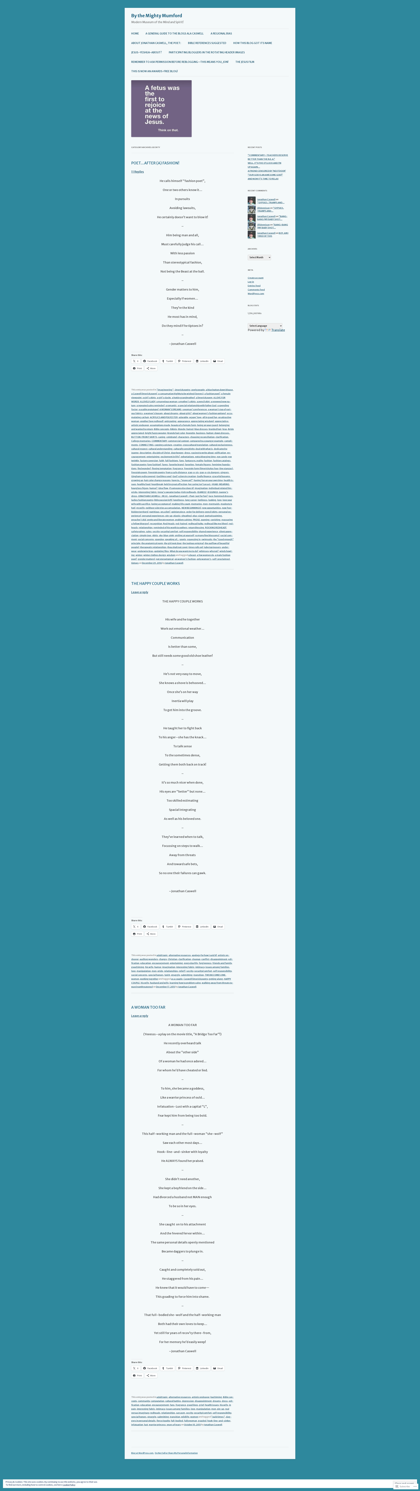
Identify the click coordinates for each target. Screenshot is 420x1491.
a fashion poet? (212, 393)
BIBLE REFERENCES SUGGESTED (207, 43)
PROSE (196, 519)
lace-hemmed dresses (221, 496)
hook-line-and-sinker (218, 1420)
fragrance (178, 468)
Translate (278, 330)
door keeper (177, 452)
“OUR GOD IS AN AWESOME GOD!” (265, 174)
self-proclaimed (221, 559)
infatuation (137, 1424)
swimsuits (206, 539)
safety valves (138, 531)
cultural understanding (160, 448)
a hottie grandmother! (183, 397)
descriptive (145, 452)
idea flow (163, 488)
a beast (192, 555)
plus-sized (198, 515)
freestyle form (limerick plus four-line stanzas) (208, 468)
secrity (156, 531)
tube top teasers (212, 547)
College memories (141, 441)
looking (212, 500)
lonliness (202, 500)
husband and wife (159, 982)
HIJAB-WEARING (220, 484)
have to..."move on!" (182, 480)
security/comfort (169, 531)
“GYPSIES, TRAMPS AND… (270, 202)
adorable (183, 417)
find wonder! (144, 468)
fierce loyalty (163, 1420)
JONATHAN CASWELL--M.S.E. (153, 496)
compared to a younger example (206, 441)
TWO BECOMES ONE (215, 975)
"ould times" (218, 1416)
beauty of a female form (183, 425)
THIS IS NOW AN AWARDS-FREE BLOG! (154, 71)
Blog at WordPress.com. (142, 1453)
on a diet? (165, 511)
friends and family (222, 963)
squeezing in (193, 539)
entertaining (153, 456)
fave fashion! (154, 464)
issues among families (217, 967)
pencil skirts (211, 511)
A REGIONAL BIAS (221, 33)
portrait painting (213, 515)
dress (187, 452)
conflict (205, 959)
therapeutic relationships (153, 547)
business (200, 433)
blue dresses (201, 429)
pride (160, 971)
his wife (149, 967)
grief (201, 1405)
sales (149, 531)
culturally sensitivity (184, 448)
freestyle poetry (156, 472)
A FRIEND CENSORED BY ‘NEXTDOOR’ (267, 170)
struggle (175, 975)
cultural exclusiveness (220, 444)
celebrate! (171, 437)
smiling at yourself (184, 535)
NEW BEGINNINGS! (191, 507)
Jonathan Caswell (174, 563)
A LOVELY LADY (147, 401)
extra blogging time (205, 456)
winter (139, 555)
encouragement (160, 963)
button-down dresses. (218, 433)
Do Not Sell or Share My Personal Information (176, 1453)
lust (146, 1424)
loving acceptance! (161, 504)
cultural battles (173, 1401)
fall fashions (171, 460)
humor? (153, 488)
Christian (172, 959)
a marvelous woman (166, 401)
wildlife (185, 1416)
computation (157, 1401)
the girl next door (173, 543)
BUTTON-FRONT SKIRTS (144, 437)
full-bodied (177, 1420)
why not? (214, 551)
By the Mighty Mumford (156, 15)
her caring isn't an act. (199, 484)
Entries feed (254, 285)
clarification (222, 437)
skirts (155, 535)
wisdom (171, 555)
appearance (184, 421)
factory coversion (149, 460)
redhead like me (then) (216, 523)
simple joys (145, 535)
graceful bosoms (221, 476)
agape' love (195, 417)
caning (161, 437)
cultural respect (139, 448)
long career (191, 500)
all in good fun (209, 417)
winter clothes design (154, 555)
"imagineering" (165, 389)
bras (224, 429)
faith (161, 460)
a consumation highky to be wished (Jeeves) (180, 393)
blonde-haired (185, 429)
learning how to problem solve (185, 982)
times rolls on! (196, 547)
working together (149, 978)
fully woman (190, 1420)
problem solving (183, 519)
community (144, 1401)
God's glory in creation (184, 476)
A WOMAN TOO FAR (148, 1007)
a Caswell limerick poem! (144, 393)
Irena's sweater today (169, 492)
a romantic (171, 405)
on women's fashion (185, 559)
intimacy (199, 967)
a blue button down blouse (219, 389)
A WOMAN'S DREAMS (170, 409)
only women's (204, 559)
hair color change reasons (157, 480)
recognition (156, 523)
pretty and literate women (160, 519)
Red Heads (169, 523)
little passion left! (163, 500)
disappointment (218, 959)
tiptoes (135, 563)
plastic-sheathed (182, 515)
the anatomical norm (152, 543)
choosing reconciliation (202, 437)
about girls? (185, 413)
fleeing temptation (162, 468)
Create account (255, 277)
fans (181, 460)
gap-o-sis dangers (210, 472)
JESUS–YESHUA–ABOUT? (146, 52)
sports (182, 539)
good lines (192, 1405)
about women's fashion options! (209, 413)
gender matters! (146, 559)
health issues (212, 1405)
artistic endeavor (140, 425)
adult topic (162, 955)
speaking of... (171, 539)
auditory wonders (149, 959)
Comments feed (256, 289)
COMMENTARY (159, 441)
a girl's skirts (149, 397)
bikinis (173, 429)
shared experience (208, 531)
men (205, 504)
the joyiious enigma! (193, 543)
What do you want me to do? (184, 551)
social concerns (146, 539)
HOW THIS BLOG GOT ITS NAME (252, 43)
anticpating (170, 421)
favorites (189, 464)
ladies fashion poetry (142, 500)
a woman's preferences (194, 409)
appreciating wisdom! (202, 421)
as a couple (177, 978)
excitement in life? (170, 456)
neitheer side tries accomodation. (163, 507)
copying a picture (163, 444)
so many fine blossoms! (207, 535)
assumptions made (160, 425)
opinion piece (178, 511)
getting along (216, 978)
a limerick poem (204, 397)
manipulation (144, 971)
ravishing (215, 519)
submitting (187, 975)
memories (196, 504)
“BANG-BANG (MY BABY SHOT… (272, 218)
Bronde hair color (176, 433)
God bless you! (163, 476)
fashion (208, 460)
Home (135, 33)
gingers (224, 472)
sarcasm (180, 1412)
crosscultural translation (195, 444)
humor (157, 967)
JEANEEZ (201, 492)
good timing (137, 967)
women (135, 978)
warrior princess (157, 1424)
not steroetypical (165, 559)
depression (188, 1401)
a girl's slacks (164, 397)
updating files (161, 551)
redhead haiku (195, 523)
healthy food (143, 484)
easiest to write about (202, 452)
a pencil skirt (203, 401)
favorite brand (176, 464)
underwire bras (145, 551)
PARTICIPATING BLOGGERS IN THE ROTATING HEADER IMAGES (207, 52)
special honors (155, 975)
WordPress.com (256, 293)
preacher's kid (138, 519)
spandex (159, 539)
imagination (201, 488)
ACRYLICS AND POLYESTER (164, 417)
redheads (155, 1412)
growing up (137, 480)
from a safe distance (176, 472)
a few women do (205, 555)
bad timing (216, 1397)
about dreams (171, 413)
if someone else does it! (181, 488)
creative (177, 444)
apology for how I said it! (204, 955)
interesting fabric (147, 492)
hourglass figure (139, 488)
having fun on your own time (208, 480)
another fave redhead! (151, 421)
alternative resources (180, 955)
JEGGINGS (212, 492)
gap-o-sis (193, 472)
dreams (217, 1401)
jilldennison (263, 208)
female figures (203, 464)
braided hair (215, 429)
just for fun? (201, 496)
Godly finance (204, 476)
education (145, 963)
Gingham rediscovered (143, 476)
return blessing (196, 527)
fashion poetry (138, 464)
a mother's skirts (187, 401)
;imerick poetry (182, 389)
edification (220, 452)
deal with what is (204, 448)
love (219, 500)
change (163, 959)
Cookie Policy (69, 1485)
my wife (140, 507)
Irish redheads (188, 492)
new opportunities (211, 507)
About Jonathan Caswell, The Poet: (156, 43)
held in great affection (175, 484)
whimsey (204, 551)
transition (199, 975)
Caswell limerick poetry (196, 978)
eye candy (222, 456)
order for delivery (195, 511)
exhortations (187, 456)
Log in (251, 281)
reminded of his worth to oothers (170, 527)
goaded (202, 1420)
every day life (191, 963)
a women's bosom (153, 413)
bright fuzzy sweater (155, 433)
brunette (190, 433)
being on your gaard (207, 425)
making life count (181, 504)
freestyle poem (139, 472)
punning (205, 519)
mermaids (214, 504)
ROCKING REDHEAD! (215, 527)
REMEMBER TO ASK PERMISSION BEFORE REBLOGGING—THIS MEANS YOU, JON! (179, 61)
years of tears (174, 1424)
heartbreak (157, 484)
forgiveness (205, 963)
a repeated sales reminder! (150, 405)
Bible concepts (161, 429)
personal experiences (153, 515)
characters (183, 437)
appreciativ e (221, 421)
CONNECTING (146, 444)
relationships (146, 527)
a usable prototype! (148, 409)
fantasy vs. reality (194, 460)
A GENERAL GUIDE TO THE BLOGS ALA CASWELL (175, 33)
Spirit (167, 975)
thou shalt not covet (177, 547)
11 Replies (137, 172)
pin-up (168, 515)
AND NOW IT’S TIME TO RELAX (263, 178)
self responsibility (188, 531)
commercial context (178, 441)
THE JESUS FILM (244, 61)
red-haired (181, 523)
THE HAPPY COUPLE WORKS (155, 583)
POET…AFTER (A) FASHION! (155, 163)
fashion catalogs (222, 460)
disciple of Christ (161, 452)
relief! (182, 971)
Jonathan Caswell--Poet (181, 496)
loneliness (178, 500)
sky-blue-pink (166, 535)
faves (165, 464)
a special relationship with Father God (197, 405)
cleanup (196, 959)
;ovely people (198, 389)
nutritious (154, 511)
